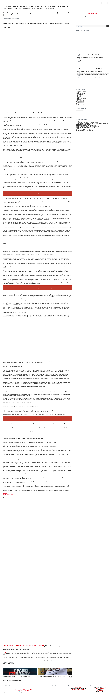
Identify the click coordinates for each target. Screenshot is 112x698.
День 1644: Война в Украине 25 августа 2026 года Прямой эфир (87, 51)
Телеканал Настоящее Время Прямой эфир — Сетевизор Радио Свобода (87, 126)
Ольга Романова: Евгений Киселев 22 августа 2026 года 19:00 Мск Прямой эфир (89, 71)
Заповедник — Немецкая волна (81, 98)
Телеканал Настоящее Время (80, 93)
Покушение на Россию (79, 103)
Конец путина (15, 6)
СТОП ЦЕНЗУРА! (78, 96)
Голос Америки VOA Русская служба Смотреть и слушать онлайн (86, 125)
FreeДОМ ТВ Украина (79, 94)
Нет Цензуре (52, 6)
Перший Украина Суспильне (80, 101)
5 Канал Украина (78, 95)
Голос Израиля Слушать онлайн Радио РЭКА (83, 124)
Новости (22, 6)
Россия (4, 6)
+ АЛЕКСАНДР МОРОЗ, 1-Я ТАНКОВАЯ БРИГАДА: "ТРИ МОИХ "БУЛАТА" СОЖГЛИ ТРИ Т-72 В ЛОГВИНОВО (23, 645)
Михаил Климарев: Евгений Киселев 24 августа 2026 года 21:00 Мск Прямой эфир (89, 54)
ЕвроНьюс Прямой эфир (80, 100)
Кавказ (9, 6)
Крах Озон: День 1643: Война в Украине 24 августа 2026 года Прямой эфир (88, 60)
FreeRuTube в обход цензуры (92, 13)
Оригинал (5, 493)
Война (38, 6)
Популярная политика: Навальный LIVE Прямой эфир (84, 130)
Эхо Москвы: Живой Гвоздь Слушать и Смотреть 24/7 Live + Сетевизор (87, 122)
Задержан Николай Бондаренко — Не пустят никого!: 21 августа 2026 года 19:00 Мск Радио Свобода (92, 77)
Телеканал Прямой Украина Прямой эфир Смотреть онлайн (85, 127)
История (33, 6)
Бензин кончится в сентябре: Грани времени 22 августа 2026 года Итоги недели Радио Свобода (92, 74)
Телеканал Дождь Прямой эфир (81, 91)
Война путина (18, 8)
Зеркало (59, 6)
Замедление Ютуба (79, 97)
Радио (46, 6)
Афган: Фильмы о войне (80, 102)
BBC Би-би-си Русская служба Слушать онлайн (83, 129)
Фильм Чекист (78, 99)
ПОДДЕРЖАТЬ (65, 6)
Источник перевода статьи (8, 494)
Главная (5, 8)
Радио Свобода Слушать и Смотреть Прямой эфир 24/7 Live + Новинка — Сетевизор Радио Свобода (92, 123)
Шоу (42, 6)
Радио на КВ (78, 92)
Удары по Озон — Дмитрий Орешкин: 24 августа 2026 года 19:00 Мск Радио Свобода (90, 57)
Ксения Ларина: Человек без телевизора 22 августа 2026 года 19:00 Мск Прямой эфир (90, 68)
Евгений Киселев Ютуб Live (80, 104)
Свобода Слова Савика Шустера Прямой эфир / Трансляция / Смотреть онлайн (88, 121)
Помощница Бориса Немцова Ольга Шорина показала (13, 652)
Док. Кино (28, 6)
